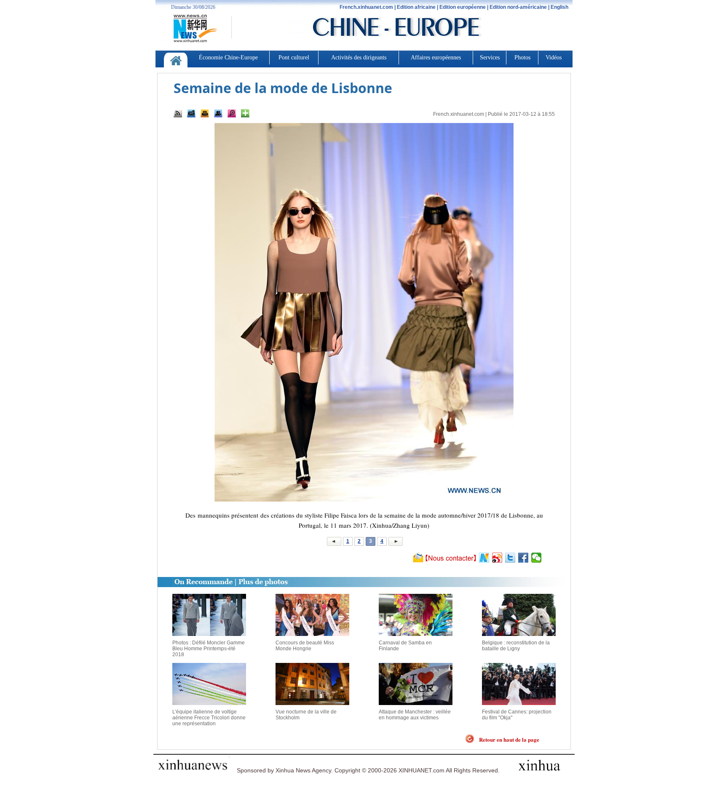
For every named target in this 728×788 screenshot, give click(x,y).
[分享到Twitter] (510, 558)
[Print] (205, 113)
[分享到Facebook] (523, 558)
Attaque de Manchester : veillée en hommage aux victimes (415, 715)
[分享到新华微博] (484, 558)
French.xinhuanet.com (458, 114)
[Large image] (232, 113)
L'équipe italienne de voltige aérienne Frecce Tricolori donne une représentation (209, 718)
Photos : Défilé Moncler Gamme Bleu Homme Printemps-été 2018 (208, 648)
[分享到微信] (536, 558)
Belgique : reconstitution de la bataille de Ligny (516, 646)
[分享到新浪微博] (497, 558)
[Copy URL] (218, 113)
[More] (245, 113)
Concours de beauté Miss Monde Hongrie (305, 646)
